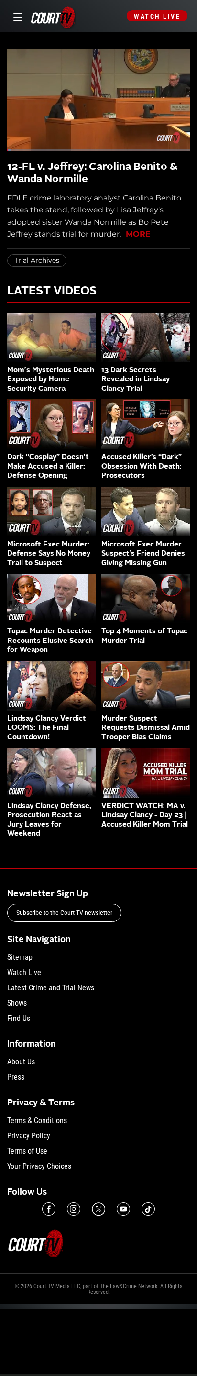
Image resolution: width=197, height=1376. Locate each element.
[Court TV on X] (98, 1209)
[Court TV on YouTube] (123, 1209)
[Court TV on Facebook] (48, 1209)
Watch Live (157, 16)
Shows (17, 1003)
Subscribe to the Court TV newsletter (64, 912)
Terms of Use (27, 1150)
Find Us (18, 1018)
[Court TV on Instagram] (73, 1209)
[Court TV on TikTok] (148, 1209)
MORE (138, 234)
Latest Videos (52, 291)
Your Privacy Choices (39, 1166)
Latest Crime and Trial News (50, 987)
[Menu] (16, 16)
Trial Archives (36, 260)
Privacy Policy (28, 1135)
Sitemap (20, 957)
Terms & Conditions (37, 1120)
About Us (21, 1061)
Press (15, 1077)
